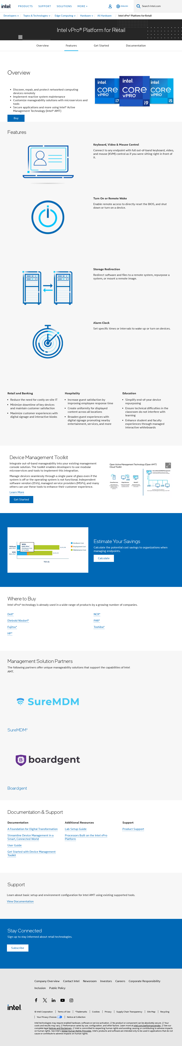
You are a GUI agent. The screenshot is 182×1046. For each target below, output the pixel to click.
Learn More (17, 492)
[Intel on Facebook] (36, 1001)
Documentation (136, 45)
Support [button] (44, 6)
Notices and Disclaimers (60, 1028)
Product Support (133, 829)
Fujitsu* (12, 627)
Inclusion (40, 988)
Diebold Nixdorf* (18, 620)
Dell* (10, 614)
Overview (42, 45)
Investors (106, 981)
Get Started (101, 45)
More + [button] (82, 6)
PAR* (97, 620)
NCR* (97, 614)
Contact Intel (71, 981)
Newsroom (90, 981)
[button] (91, 187)
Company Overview (47, 981)
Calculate (104, 558)
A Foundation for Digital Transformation (32, 829)
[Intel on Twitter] (45, 1001)
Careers (120, 981)
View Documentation (20, 901)
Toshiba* (99, 627)
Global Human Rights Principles (76, 1030)
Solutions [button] (64, 6)
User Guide (14, 845)
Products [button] (25, 6)
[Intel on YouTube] (63, 1001)
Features (71, 45)
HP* (9, 633)
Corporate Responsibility (144, 981)
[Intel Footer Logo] (14, 1007)
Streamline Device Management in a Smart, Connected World (30, 837)
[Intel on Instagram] (71, 1001)
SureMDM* (17, 729)
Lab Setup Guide (76, 829)
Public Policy (57, 988)
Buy (16, 118)
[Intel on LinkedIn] (54, 1001)
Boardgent (17, 788)
